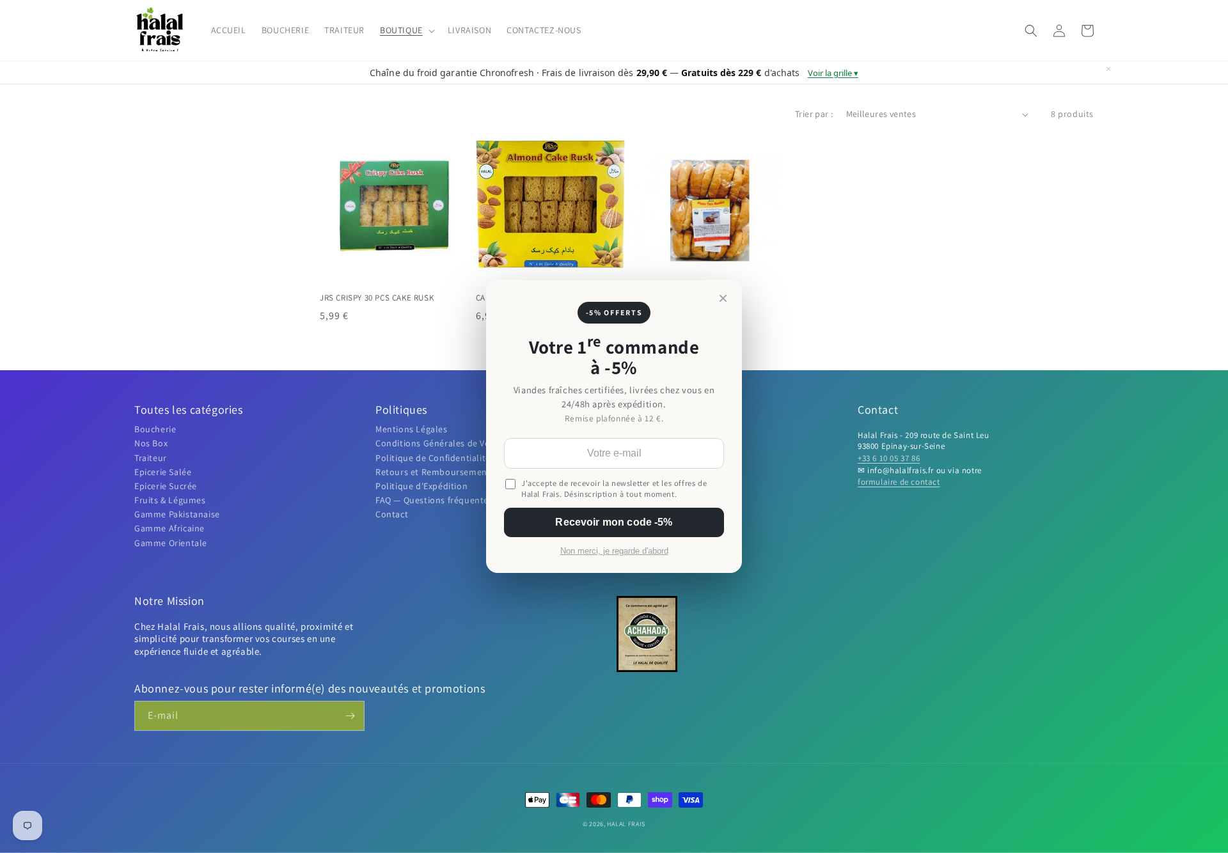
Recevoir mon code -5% (613, 522)
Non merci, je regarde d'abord (614, 551)
